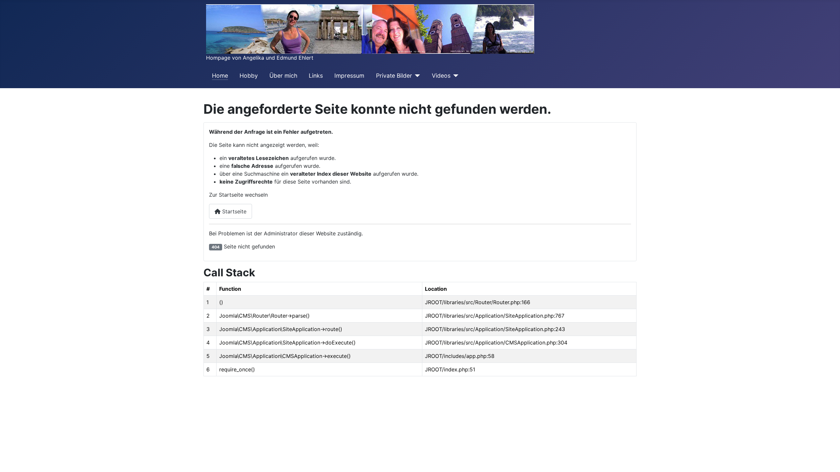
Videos (441, 75)
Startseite (233, 211)
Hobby (249, 75)
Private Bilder (394, 75)
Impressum (349, 75)
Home (220, 75)
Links (316, 75)
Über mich (283, 75)
